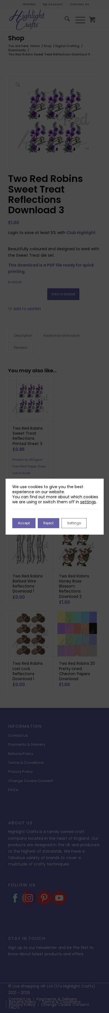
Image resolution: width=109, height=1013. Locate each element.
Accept (24, 523)
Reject (48, 523)
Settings (74, 523)
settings (88, 501)
